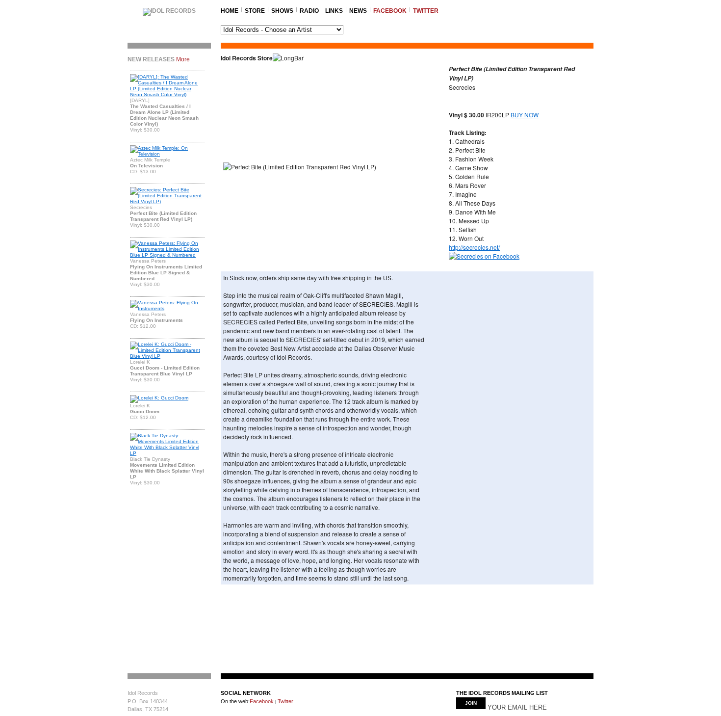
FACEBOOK (390, 10)
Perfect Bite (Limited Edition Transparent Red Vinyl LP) (163, 216)
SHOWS (282, 10)
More (183, 59)
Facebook (262, 701)
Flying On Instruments (156, 320)
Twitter (284, 701)
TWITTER (425, 10)
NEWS (358, 10)
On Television (146, 165)
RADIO (309, 10)
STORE (255, 10)
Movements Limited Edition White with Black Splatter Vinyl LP (167, 470)
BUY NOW (525, 114)
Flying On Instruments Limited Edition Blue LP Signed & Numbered (166, 272)
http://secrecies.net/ (474, 247)
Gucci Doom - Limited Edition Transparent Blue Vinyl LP (165, 370)
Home (229, 10)
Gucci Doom (144, 411)
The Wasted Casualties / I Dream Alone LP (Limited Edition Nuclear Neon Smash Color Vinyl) (164, 115)
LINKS (334, 10)
